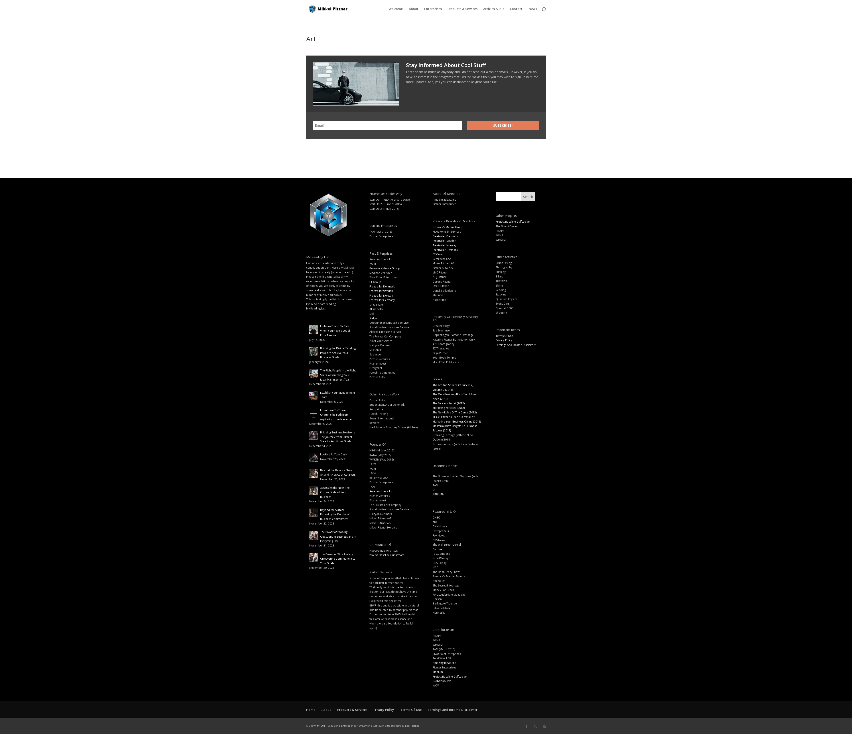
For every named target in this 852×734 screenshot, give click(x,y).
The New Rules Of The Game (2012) (455, 412)
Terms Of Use (504, 336)
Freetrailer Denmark (382, 286)
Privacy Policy (504, 340)
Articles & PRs (493, 9)
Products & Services (462, 9)
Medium (438, 672)
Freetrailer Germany (382, 300)
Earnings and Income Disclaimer (452, 710)
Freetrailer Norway (381, 295)
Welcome (396, 9)
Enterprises (433, 9)
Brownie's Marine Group (384, 268)
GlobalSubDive (442, 681)
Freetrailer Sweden (381, 291)
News (533, 9)
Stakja (373, 318)
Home (310, 710)
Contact (516, 9)
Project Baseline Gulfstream (386, 555)
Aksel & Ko (376, 309)
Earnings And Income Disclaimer (516, 345)
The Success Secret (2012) (449, 403)
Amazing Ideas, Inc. (381, 491)
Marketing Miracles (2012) (449, 408)
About (413, 9)
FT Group (375, 282)
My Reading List (315, 308)
